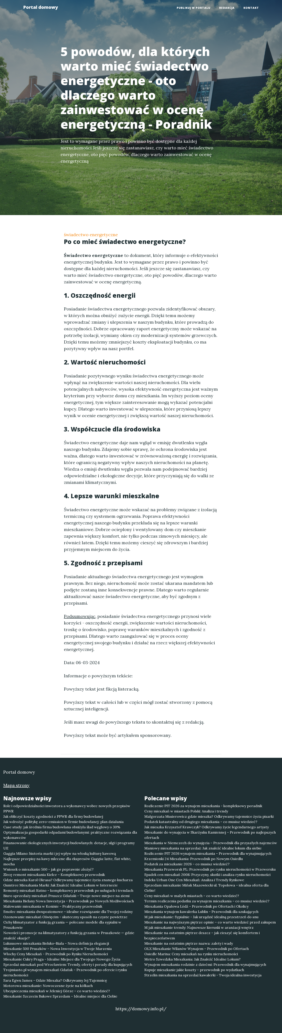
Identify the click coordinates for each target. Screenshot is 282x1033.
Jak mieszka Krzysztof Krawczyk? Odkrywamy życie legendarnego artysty (206, 827)
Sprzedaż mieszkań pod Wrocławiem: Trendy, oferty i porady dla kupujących (67, 964)
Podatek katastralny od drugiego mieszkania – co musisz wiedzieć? (200, 821)
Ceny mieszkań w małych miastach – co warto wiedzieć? (191, 896)
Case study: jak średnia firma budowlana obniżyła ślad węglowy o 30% (61, 827)
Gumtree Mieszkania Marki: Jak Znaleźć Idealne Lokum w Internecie (60, 885)
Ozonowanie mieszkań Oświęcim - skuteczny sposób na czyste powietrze (65, 917)
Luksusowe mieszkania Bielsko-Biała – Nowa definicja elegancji (56, 943)
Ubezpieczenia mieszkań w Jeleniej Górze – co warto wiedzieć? (56, 991)
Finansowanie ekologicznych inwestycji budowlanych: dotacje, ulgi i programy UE (69, 845)
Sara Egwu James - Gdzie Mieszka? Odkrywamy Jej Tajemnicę (55, 980)
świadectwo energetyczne (91, 234)
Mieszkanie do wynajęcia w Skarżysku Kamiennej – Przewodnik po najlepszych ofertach (210, 835)
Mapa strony (16, 785)
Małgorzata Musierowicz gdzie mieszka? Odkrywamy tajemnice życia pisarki (209, 816)
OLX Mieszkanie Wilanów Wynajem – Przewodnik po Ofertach (196, 948)
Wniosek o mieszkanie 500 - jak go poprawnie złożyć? (48, 869)
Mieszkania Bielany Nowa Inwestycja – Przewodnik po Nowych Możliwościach (68, 901)
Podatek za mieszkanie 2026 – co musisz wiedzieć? (187, 864)
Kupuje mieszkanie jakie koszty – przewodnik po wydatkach (194, 970)
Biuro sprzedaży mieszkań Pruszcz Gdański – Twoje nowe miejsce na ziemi (66, 896)
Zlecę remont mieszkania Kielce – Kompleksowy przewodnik (54, 874)
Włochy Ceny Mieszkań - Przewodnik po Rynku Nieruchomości (55, 954)
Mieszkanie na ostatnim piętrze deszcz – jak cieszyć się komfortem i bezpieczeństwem (202, 935)
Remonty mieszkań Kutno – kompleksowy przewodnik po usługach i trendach (68, 890)
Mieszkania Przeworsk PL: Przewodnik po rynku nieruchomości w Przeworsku (210, 869)
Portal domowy (40, 7)
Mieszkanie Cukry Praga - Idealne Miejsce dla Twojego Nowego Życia (61, 959)
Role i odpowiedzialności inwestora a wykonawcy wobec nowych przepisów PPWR (66, 808)
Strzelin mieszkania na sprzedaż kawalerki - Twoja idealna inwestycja (203, 975)
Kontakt (251, 8)
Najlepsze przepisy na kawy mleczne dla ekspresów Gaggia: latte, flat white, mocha (67, 861)
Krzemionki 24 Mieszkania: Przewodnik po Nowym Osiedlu (193, 858)
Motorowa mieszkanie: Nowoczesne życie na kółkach (48, 985)
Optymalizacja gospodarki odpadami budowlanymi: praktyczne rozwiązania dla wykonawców (70, 835)
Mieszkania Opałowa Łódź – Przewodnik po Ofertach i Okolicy (196, 906)
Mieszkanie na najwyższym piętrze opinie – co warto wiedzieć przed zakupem (210, 922)
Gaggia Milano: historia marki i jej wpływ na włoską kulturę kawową (59, 853)
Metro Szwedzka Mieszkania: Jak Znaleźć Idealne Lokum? (192, 959)
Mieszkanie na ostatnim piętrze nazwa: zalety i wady (188, 943)
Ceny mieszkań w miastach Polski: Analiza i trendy (186, 811)
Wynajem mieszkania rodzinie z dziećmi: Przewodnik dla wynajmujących (205, 964)
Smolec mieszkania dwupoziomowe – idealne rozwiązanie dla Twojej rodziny (68, 911)
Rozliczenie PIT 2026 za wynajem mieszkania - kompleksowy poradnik (203, 806)
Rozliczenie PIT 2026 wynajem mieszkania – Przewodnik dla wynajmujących (207, 853)
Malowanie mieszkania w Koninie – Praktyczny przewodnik (52, 906)
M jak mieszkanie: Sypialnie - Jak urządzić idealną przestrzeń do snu (201, 917)
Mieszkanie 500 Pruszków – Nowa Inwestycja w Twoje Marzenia (57, 948)
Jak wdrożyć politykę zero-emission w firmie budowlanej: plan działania (63, 821)
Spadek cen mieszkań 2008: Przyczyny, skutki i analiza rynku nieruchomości (207, 874)
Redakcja (227, 8)
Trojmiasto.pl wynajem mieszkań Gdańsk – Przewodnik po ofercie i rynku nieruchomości (65, 972)
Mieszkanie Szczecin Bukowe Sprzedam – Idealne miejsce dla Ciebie (60, 996)
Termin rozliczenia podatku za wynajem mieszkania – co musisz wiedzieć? (206, 901)
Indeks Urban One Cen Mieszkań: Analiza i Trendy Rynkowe (194, 880)
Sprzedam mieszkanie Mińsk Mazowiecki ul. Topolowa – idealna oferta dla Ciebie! (206, 888)
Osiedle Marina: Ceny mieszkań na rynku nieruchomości (191, 954)
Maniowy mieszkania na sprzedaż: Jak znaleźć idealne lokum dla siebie (203, 848)
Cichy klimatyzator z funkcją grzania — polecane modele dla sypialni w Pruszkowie (62, 925)
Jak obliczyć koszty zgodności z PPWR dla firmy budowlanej (53, 816)
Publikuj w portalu (193, 8)
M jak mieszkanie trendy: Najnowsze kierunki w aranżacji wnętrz (199, 927)
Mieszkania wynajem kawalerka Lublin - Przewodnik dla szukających (201, 911)
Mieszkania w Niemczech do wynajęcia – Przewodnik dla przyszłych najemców (210, 843)
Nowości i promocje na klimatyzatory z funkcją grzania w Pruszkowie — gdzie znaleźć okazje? (68, 935)
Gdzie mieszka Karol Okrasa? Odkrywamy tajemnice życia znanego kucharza (68, 880)
